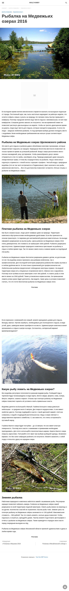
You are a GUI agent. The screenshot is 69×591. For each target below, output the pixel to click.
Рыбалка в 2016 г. (26, 8)
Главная (4, 8)
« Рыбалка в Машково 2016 (11, 543)
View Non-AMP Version (42, 557)
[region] (34, 303)
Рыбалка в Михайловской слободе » (54, 543)
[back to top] (65, 587)
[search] (66, 3)
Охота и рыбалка (14, 8)
